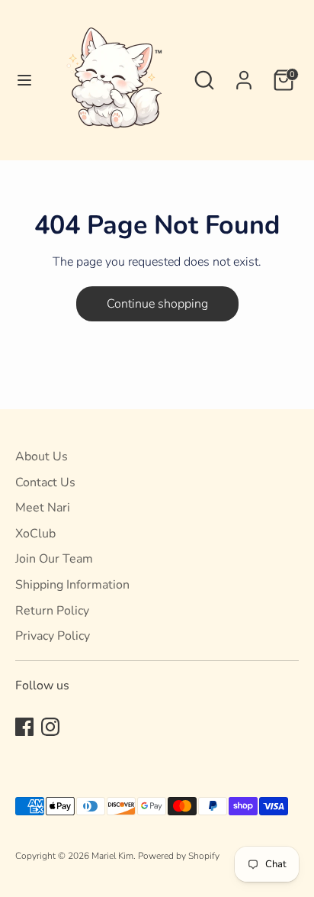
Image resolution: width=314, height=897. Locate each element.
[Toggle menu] (20, 80)
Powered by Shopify (178, 856)
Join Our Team (54, 558)
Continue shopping (157, 303)
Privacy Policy (52, 636)
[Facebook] (24, 727)
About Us (41, 456)
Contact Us (45, 482)
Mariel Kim (112, 856)
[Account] (244, 74)
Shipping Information (72, 584)
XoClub (35, 533)
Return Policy (52, 610)
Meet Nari (42, 507)
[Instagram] (50, 727)
